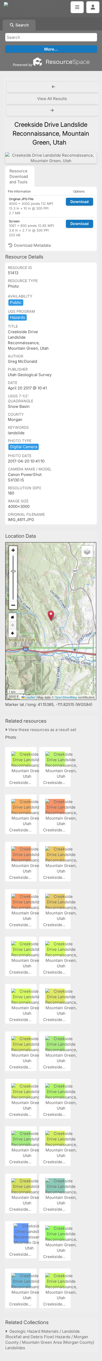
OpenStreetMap (66, 697)
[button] (51, 615)
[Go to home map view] (12, 617)
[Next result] (52, 110)
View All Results (52, 98)
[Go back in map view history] (12, 633)
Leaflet (30, 697)
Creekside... (20, 782)
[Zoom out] (13, 605)
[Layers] (87, 551)
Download (79, 201)
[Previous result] (53, 87)
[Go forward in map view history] (12, 625)
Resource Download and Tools (18, 176)
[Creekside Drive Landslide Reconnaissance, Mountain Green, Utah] (51, 157)
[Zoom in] (13, 550)
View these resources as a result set (41, 729)
